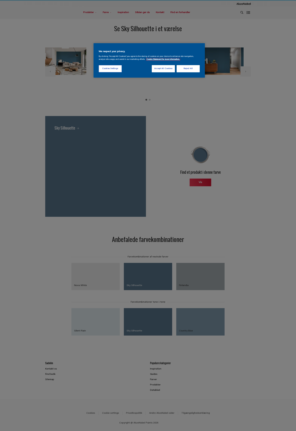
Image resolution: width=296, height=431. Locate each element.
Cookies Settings (110, 69)
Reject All (188, 69)
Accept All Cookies (163, 69)
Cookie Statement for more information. (163, 59)
